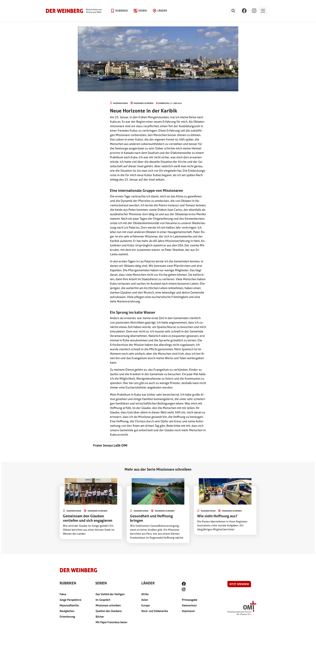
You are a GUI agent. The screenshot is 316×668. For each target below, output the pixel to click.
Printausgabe (189, 599)
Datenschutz (189, 605)
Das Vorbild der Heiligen (110, 594)
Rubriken (121, 10)
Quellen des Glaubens (109, 611)
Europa (145, 605)
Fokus (63, 594)
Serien (142, 10)
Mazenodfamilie (69, 605)
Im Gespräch (103, 599)
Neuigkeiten (67, 611)
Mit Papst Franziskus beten (111, 622)
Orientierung (67, 616)
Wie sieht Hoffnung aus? (217, 516)
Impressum (188, 611)
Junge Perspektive (70, 599)
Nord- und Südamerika (154, 611)
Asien (144, 599)
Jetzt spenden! (239, 584)
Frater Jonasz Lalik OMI (110, 445)
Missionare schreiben (108, 605)
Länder (162, 10)
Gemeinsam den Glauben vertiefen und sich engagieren (87, 518)
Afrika (144, 594)
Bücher (100, 616)
